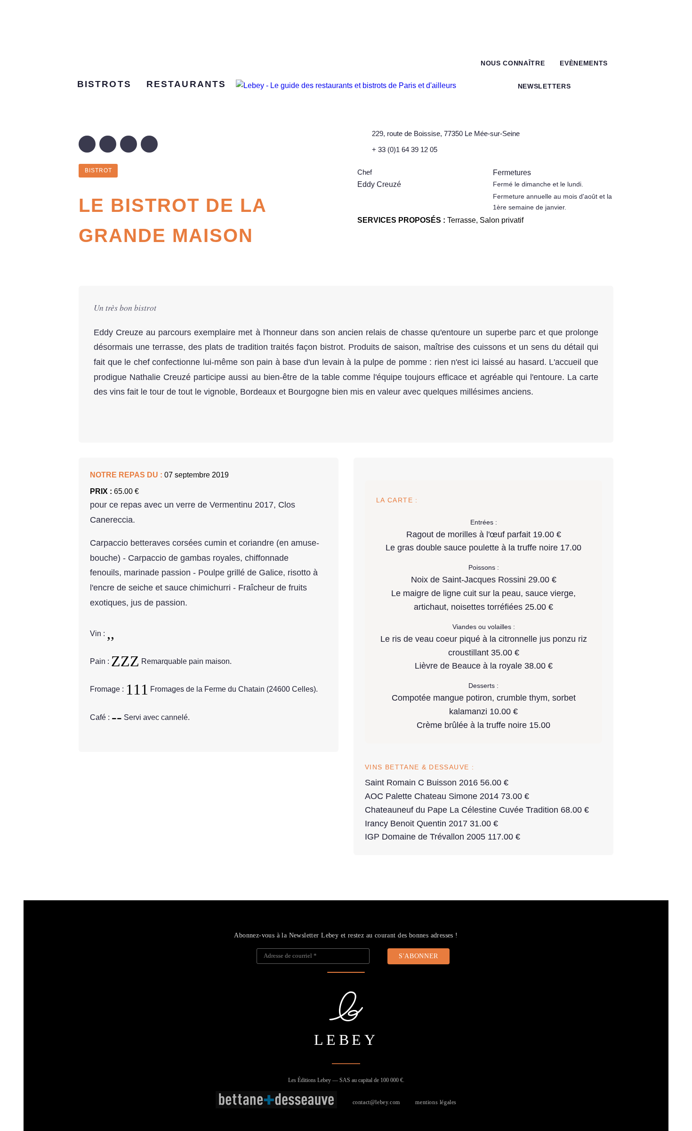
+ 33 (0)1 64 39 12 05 (404, 149)
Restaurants (186, 84)
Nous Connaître (513, 63)
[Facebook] (87, 144)
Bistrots (104, 84)
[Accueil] (346, 86)
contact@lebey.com (376, 1102)
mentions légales (436, 1102)
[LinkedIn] (128, 144)
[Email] (149, 144)
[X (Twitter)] (107, 144)
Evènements (584, 63)
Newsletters (544, 86)
